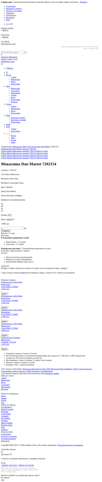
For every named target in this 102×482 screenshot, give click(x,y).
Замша (3, 398)
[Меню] (9, 68)
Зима (8, 115)
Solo (3, 427)
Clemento (5, 416)
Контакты (10, 17)
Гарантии (10, 13)
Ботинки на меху (18, 118)
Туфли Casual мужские (82, 369)
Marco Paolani (6, 423)
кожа (24, 147)
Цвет (3, 187)
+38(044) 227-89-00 (26, 465)
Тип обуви (5, 174)
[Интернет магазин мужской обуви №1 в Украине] (7, 28)
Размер (4, 215)
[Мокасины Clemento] (10, 338)
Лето (8, 86)
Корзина (9, 57)
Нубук (3, 400)
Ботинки (4, 389)
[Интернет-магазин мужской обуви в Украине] (7, 73)
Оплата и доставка (14, 11)
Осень (8, 104)
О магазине (11, 6)
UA (7, 24)
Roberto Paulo (6, 425)
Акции (9, 133)
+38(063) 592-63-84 (9, 465)
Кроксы (14, 102)
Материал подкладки (10, 183)
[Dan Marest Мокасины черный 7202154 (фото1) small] (24, 151)
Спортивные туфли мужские (13, 371)
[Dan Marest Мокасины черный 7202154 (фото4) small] (24, 158)
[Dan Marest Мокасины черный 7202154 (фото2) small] (24, 153)
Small (8, 124)
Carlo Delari (6, 414)
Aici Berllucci (6, 407)
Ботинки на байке (18, 120)
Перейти (83, 2)
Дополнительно (8, 195)
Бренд (4, 191)
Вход (8, 20)
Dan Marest (38, 147)
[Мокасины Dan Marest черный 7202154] (18, 149)
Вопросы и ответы (14, 8)
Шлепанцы (15, 93)
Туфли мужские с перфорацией (39, 371)
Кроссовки (15, 84)
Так (2, 480)
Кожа (3, 396)
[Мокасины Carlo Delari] (11, 282)
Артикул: (5, 170)
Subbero (4, 430)
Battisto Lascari (7, 409)
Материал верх (7, 179)
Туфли (13, 77)
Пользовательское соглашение (70, 445)
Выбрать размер (52, 373)
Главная (4, 147)
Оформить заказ (8, 61)
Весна (8, 75)
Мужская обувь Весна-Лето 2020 (37, 369)
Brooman (4, 412)
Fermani (4, 421)
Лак (2, 403)
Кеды (13, 82)
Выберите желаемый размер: (13, 200)
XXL (8, 127)
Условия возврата (8, 439)
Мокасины (15, 79)
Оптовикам (11, 15)
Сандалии (15, 91)
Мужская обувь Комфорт (61, 369)
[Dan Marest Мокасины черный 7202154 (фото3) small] (24, 156)
